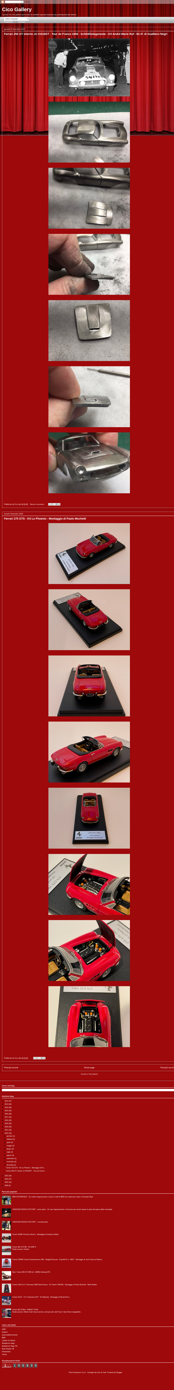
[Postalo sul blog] (52, 504)
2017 (7, 1117)
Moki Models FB (8, 1349)
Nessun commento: (37, 504)
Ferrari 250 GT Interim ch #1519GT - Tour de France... (26, 1171)
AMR (4, 1329)
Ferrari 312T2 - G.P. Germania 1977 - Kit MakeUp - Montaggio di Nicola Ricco (41, 1297)
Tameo (4, 1354)
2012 (7, 1101)
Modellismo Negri (8, 1343)
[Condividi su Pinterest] (59, 504)
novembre (10, 1162)
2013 (7, 1104)
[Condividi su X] (54, 504)
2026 (7, 1185)
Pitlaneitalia (6, 1352)
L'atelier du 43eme (8, 1340)
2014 (7, 1107)
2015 (7, 1111)
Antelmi (5, 1332)
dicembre (10, 1165)
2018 (7, 1120)
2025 (7, 1182)
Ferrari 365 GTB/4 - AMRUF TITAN (25, 1310)
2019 (7, 1123)
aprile (9, 1142)
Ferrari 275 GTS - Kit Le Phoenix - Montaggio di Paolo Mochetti (45, 518)
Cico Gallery (17, 9)
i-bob (104, 1372)
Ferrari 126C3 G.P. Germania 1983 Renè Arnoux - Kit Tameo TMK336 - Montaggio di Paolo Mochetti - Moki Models (54, 1285)
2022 (7, 1133)
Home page (89, 1068)
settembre (11, 1158)
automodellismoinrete (10, 1335)
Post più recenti (11, 1068)
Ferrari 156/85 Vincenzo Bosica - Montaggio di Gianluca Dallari (35, 1234)
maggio (9, 1146)
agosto (9, 1155)
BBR (3, 1338)
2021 (7, 1130)
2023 (7, 1176)
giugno (9, 1149)
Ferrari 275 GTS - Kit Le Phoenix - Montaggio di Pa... (25, 1168)
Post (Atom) (93, 1074)
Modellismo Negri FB (9, 1346)
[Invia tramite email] (49, 504)
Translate (21, 22)
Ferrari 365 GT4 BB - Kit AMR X (24, 1247)
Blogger (119, 1372)
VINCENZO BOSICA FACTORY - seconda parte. (30, 1222)
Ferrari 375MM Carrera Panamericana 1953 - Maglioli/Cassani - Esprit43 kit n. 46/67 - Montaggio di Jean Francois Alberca (57, 1259)
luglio (9, 1152)
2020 (7, 1127)
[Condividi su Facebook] (56, 504)
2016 (7, 1114)
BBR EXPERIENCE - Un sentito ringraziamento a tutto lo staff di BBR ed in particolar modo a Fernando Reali (52, 1197)
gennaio (10, 1136)
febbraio (10, 1139)
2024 (7, 1179)
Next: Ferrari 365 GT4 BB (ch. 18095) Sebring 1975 (31, 1272)
